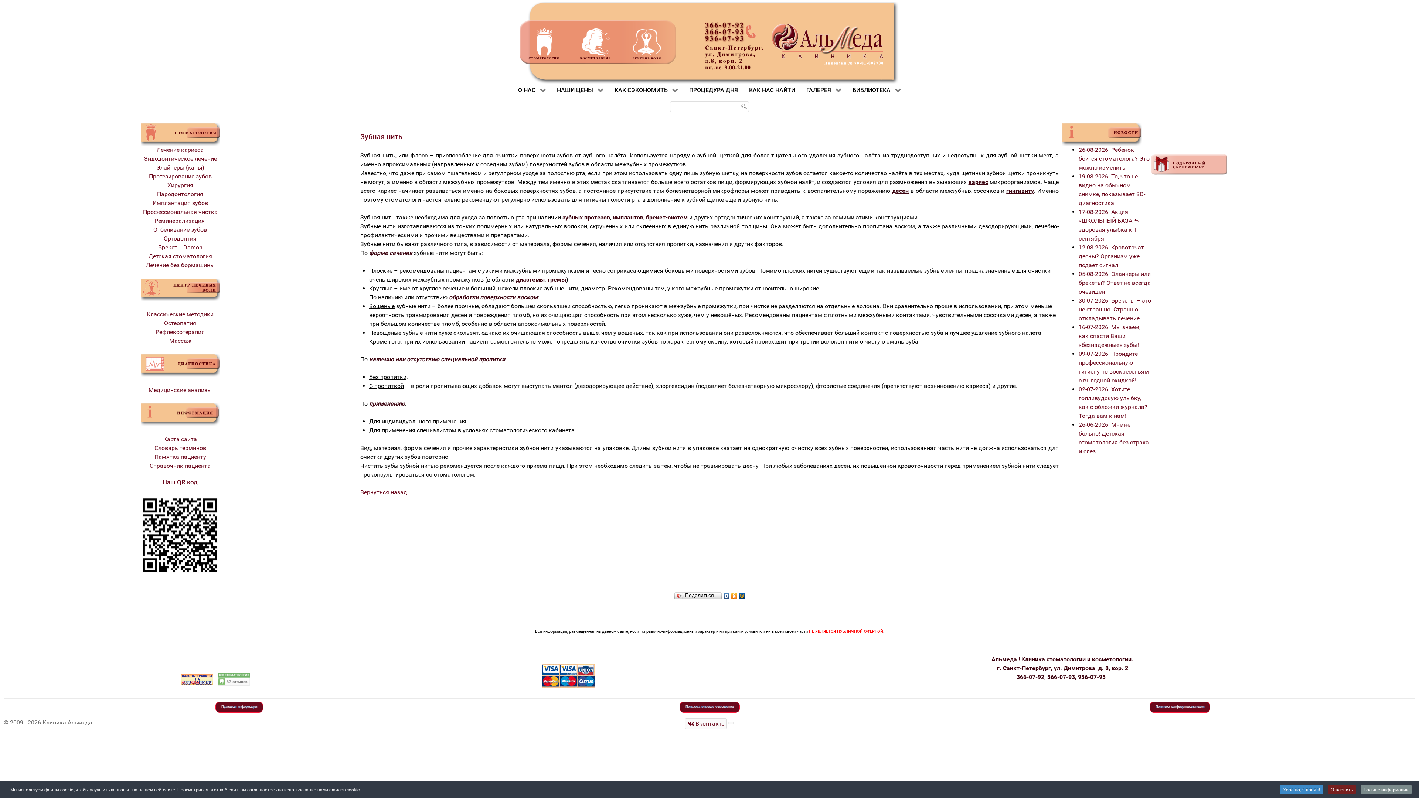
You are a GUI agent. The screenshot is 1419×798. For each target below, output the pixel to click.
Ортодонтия (180, 238)
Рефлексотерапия (180, 331)
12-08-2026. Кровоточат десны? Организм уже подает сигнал (1111, 256)
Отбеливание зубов (180, 229)
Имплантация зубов (180, 203)
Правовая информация (239, 707)
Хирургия (180, 185)
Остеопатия (180, 323)
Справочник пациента (180, 465)
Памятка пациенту (180, 456)
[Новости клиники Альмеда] (1102, 133)
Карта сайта (180, 439)
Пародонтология (180, 194)
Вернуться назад (383, 492)
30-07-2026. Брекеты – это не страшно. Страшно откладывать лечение (1115, 309)
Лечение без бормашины (180, 265)
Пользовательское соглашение (709, 707)
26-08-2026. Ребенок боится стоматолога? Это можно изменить (1114, 158)
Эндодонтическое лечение (180, 158)
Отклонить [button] (1342, 789)
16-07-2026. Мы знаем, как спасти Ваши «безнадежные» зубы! (1109, 336)
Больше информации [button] (1386, 789)
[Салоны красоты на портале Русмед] (197, 678)
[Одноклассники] (734, 594)
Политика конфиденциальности (1180, 707)
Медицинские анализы (180, 389)
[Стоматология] (180, 133)
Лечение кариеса (180, 149)
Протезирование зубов (180, 176)
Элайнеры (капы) (180, 167)
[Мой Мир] (742, 594)
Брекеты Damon (180, 247)
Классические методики (180, 314)
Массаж (180, 340)
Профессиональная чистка (180, 211)
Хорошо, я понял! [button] (1301, 789)
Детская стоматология (180, 256)
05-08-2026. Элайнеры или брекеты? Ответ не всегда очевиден (1115, 282)
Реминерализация (180, 220)
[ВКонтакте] (727, 594)
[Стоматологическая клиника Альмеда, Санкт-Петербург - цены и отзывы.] (234, 678)
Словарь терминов (180, 447)
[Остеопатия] (180, 289)
